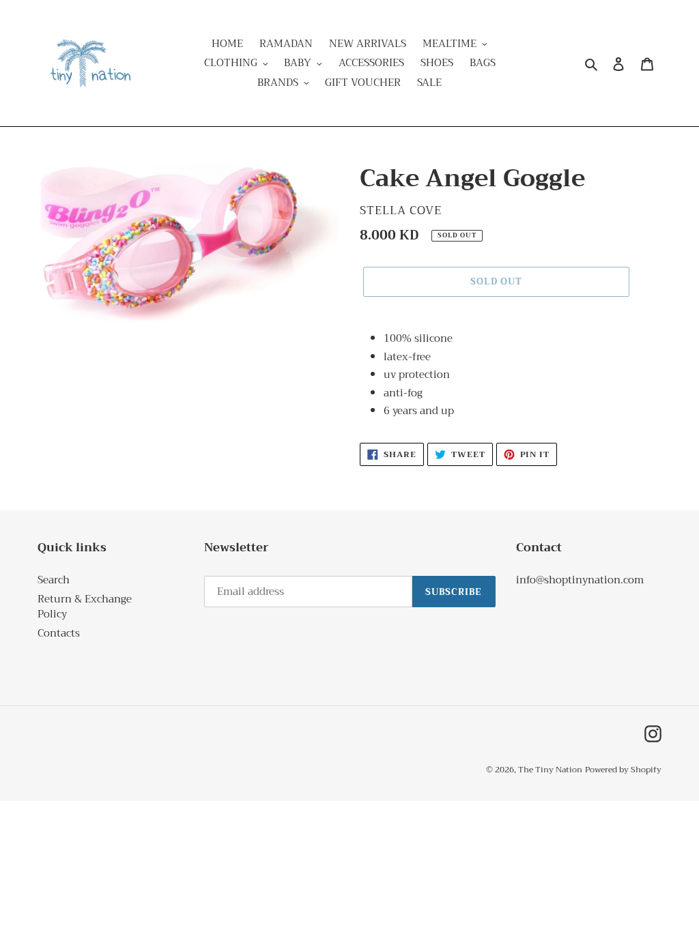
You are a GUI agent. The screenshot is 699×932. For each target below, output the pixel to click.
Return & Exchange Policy (85, 607)
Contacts (59, 633)
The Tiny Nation (550, 769)
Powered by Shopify (623, 769)
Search (54, 580)
